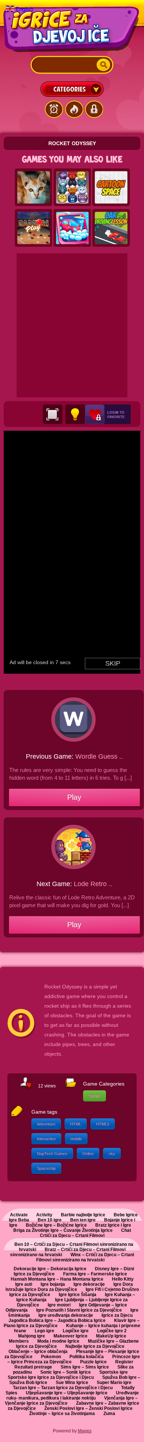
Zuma (109, 1413)
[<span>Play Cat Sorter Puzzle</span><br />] (72, 187)
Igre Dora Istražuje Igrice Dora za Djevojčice (69, 1287)
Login (94, 109)
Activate (19, 1214)
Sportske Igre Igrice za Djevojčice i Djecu (51, 1377)
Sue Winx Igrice (72, 1382)
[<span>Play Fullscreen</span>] (52, 414)
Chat (126, 1230)
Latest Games (54, 109)
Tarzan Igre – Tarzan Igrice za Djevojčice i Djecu (63, 1387)
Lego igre (44, 1330)
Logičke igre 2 (112, 1330)
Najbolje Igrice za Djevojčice (94, 1346)
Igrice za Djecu (117, 1315)
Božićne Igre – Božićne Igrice (56, 1225)
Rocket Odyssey (72, 143)
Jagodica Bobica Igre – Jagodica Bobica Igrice (57, 1320)
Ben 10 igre (50, 1220)
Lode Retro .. (93, 884)
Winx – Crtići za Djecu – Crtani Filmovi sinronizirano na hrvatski (85, 1257)
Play (74, 797)
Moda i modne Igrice (58, 1341)
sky (112, 1153)
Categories (72, 89)
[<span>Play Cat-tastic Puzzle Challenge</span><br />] (33, 187)
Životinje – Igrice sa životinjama (62, 1413)
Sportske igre (113, 1372)
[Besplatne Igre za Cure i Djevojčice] (72, 29)
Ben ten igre (83, 1220)
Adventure (46, 1124)
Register (124, 1361)
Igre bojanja (53, 1284)
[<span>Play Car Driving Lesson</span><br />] (111, 228)
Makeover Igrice (71, 1336)
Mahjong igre (31, 1336)
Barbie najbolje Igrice (83, 1214)
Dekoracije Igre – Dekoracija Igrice (50, 1268)
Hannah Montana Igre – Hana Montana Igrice (57, 1279)
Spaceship (46, 1168)
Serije (94, 1095)
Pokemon (51, 1356)
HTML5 (102, 1124)
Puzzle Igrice (93, 1361)
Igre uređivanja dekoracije (65, 1315)
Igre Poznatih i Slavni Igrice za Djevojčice (79, 1310)
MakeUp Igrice (111, 1336)
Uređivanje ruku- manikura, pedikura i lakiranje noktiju (72, 1395)
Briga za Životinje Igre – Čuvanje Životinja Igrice (63, 1230)
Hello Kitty (123, 1279)
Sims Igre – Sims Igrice (85, 1367)
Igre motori (59, 1305)
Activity (44, 1214)
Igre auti (23, 1284)
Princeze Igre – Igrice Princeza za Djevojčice (73, 1359)
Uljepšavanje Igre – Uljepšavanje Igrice (66, 1392)
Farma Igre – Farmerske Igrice (95, 1274)
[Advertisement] (72, 325)
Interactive (46, 1139)
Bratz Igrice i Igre (113, 1225)
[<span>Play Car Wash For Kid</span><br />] (72, 228)
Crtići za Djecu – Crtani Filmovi (72, 1235)
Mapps (85, 1431)
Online (88, 1153)
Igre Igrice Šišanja (77, 1294)
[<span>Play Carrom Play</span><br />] (33, 228)
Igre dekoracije (89, 1284)
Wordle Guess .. (99, 756)
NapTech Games (52, 1153)
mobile (76, 1139)
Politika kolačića (86, 1356)
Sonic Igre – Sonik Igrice (65, 1372)
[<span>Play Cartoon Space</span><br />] (111, 187)
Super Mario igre (114, 1382)
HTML (75, 1124)
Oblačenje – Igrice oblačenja (38, 1351)
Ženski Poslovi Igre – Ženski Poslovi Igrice (88, 1408)
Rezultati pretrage (33, 1367)
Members (19, 1341)
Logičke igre (76, 1330)
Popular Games (74, 109)
